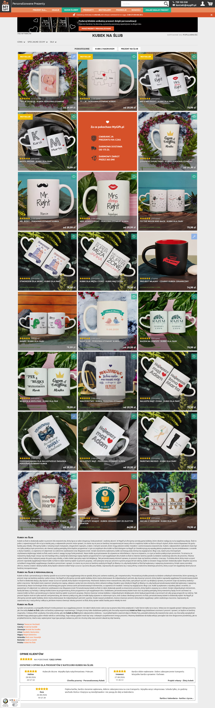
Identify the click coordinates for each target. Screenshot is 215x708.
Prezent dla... (40, 10)
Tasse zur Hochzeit (32, 624)
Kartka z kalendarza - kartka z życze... (177, 698)
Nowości (136, 10)
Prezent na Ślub (129, 49)
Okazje (55, 10)
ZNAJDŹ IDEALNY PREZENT (157, 10)
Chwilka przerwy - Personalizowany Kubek (86, 680)
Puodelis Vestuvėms (31, 632)
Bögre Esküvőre (29, 635)
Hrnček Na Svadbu (33, 629)
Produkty (88, 10)
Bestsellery (105, 10)
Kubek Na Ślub (29, 643)
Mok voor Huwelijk (33, 637)
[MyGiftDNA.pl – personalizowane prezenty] (5, 6)
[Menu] (19, 699)
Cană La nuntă (31, 640)
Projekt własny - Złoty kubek (181, 680)
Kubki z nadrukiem (104, 49)
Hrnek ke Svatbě (30, 627)
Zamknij (211, 14)
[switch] (14, 704)
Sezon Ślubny (71, 10)
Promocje (121, 10)
